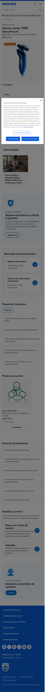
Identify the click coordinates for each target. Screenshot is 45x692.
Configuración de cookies (21, 134)
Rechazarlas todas (12, 140)
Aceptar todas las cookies (29, 140)
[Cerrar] (39, 100)
